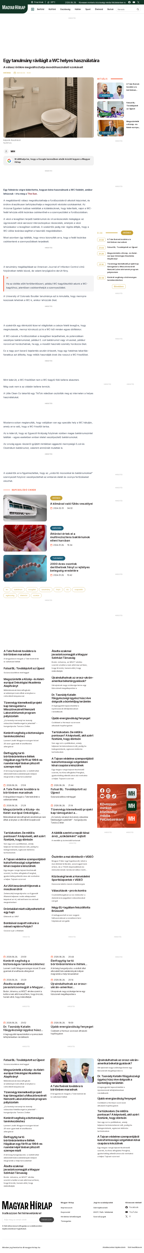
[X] (138, 2)
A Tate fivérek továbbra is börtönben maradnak (132, 88)
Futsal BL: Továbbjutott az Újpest (132, 105)
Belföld (40, 9)
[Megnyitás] (32, 9)
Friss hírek (38, 2)
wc (7, 589)
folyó (58, 589)
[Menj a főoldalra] (13, 7)
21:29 (101, 253)
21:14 (101, 264)
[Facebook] (129, 2)
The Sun (32, 193)
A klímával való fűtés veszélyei (71, 503)
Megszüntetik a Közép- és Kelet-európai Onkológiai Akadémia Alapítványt (132, 128)
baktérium (18, 589)
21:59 (101, 240)
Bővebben (119, 286)
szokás (36, 595)
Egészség (56, 528)
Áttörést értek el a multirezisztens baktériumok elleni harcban (70, 537)
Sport (88, 9)
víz (67, 589)
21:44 (101, 248)
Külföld (52, 9)
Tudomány (57, 558)
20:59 (101, 278)
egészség (10, 595)
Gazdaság (65, 9)
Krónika (56, 498)
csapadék (79, 589)
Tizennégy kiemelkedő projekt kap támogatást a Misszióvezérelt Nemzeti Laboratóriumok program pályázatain (123, 268)
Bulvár (110, 9)
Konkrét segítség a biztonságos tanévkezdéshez (122, 278)
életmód (23, 595)
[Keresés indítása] (138, 9)
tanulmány (46, 589)
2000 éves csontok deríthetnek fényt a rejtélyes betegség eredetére (70, 567)
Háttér (78, 9)
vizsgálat (32, 589)
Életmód (99, 9)
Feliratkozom (46, 1219)
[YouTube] (134, 2)
